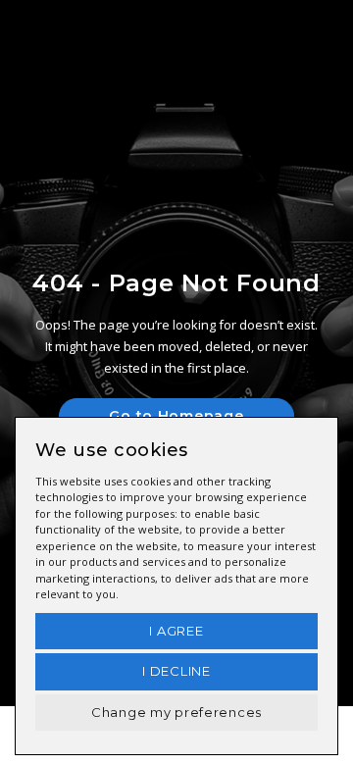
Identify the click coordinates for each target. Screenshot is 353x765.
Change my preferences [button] (176, 712)
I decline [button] (176, 671)
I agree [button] (176, 630)
